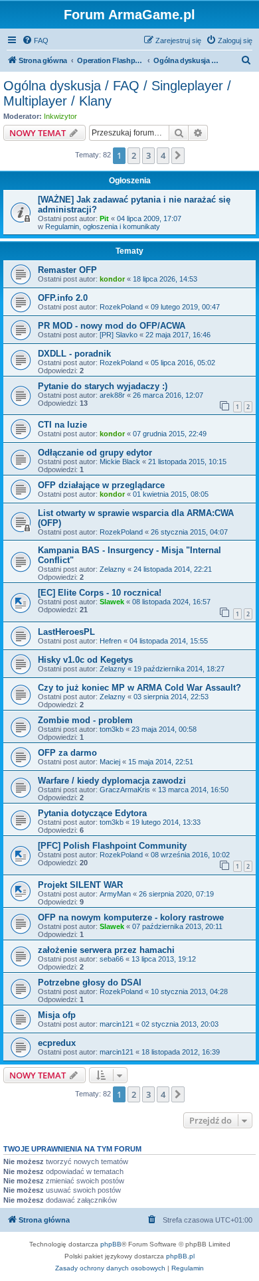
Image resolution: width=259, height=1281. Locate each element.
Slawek (112, 602)
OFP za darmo (67, 753)
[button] (178, 155)
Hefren (111, 641)
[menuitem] (35, 40)
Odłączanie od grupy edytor (95, 453)
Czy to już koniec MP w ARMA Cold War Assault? (139, 688)
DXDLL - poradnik (74, 354)
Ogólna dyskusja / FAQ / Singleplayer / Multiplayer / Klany (117, 93)
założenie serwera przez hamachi (106, 950)
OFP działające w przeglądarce (101, 485)
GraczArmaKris (125, 790)
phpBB (111, 1244)
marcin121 (116, 1024)
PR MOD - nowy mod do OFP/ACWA (111, 326)
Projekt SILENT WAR (80, 885)
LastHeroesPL (66, 632)
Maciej (110, 762)
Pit (104, 218)
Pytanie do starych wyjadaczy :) (102, 386)
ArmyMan (115, 894)
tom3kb (112, 729)
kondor (112, 279)
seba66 (112, 959)
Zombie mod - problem (85, 720)
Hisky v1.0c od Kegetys (85, 660)
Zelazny (113, 569)
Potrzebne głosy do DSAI (89, 982)
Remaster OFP (67, 270)
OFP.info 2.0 (63, 298)
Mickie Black (120, 462)
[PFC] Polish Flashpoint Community (112, 846)
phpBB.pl (180, 1256)
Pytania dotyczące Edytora (92, 813)
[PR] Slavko (118, 335)
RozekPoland (121, 307)
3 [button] (148, 155)
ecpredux (57, 1043)
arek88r (112, 395)
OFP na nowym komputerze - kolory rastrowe (131, 917)
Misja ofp (57, 1015)
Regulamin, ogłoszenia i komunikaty (102, 226)
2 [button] (133, 155)
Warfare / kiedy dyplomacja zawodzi (112, 781)
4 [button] (163, 155)
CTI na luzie (62, 425)
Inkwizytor (60, 116)
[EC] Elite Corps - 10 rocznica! (99, 593)
